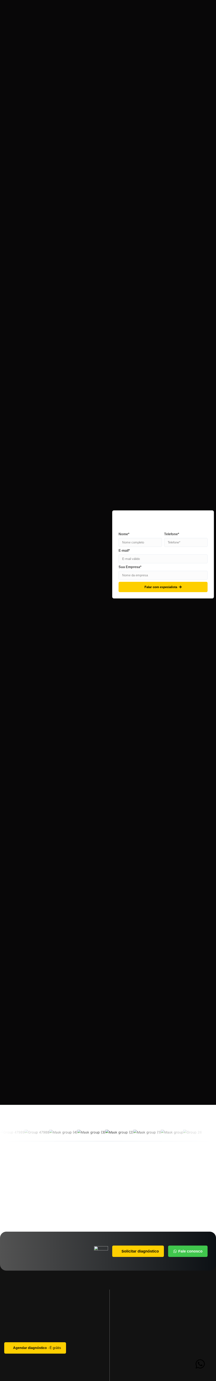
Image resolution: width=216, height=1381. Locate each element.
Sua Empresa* (130, 567)
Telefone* (171, 534)
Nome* (124, 534)
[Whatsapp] (200, 1364)
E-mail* (124, 550)
